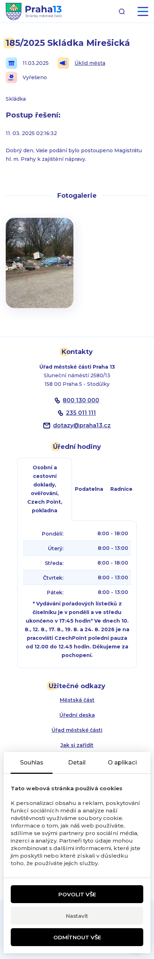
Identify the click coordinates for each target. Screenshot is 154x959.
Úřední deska (77, 715)
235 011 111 (81, 412)
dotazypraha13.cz (82, 425)
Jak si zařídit (77, 745)
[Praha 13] (34, 11)
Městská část (77, 700)
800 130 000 (81, 400)
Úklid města (89, 63)
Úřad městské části (77, 730)
